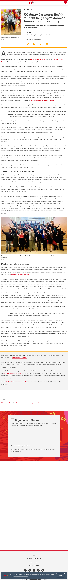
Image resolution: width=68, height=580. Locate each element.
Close (60, 575)
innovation (25, 403)
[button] (28, 43)
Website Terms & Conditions (21, 576)
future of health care (7, 403)
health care (17, 403)
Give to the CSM (34, 566)
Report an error (34, 562)
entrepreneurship (34, 403)
